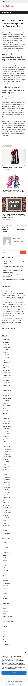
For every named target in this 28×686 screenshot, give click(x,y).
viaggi (4, 646)
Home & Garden (7, 583)
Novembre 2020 (7, 451)
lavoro (4, 588)
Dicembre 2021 (7, 418)
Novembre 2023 (7, 377)
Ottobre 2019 (6, 484)
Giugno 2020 (6, 464)
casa (4, 562)
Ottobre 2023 (6, 380)
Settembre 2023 (7, 383)
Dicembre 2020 (7, 449)
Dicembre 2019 (7, 479)
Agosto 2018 (6, 515)
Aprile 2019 (6, 500)
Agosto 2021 (6, 428)
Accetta (14, 672)
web (4, 649)
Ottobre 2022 (6, 395)
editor (13, 29)
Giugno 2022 (6, 403)
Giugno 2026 (6, 344)
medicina (5, 601)
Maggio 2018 (6, 523)
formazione (6, 580)
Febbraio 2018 (6, 530)
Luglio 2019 (6, 492)
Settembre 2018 (7, 512)
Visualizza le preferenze (14, 681)
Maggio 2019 (6, 497)
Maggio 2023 (6, 385)
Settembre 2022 (7, 398)
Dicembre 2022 (7, 390)
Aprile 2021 (6, 439)
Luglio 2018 (6, 517)
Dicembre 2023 (7, 375)
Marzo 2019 (6, 502)
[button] (26, 652)
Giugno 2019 (6, 495)
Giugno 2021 (6, 433)
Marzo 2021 (6, 441)
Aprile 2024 (6, 365)
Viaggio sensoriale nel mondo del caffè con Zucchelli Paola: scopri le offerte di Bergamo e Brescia (13, 215)
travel (4, 641)
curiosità (5, 565)
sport (4, 631)
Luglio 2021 (6, 431)
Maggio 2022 (6, 405)
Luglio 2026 (6, 342)
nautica (4, 608)
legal (4, 590)
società (4, 629)
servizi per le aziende (8, 621)
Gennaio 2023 (6, 388)
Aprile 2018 (6, 525)
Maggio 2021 (6, 436)
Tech (4, 636)
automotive (6, 552)
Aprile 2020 (6, 469)
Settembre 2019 (7, 487)
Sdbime (8, 6)
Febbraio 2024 (6, 370)
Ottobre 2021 (6, 423)
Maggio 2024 (6, 362)
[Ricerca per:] (14, 252)
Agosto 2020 (6, 459)
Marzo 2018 (6, 528)
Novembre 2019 (7, 482)
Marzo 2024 (6, 367)
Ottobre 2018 (6, 510)
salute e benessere (7, 616)
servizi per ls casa (7, 624)
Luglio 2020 (6, 461)
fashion (4, 575)
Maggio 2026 (6, 347)
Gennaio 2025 (6, 352)
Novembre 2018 (7, 507)
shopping (5, 626)
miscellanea (6, 603)
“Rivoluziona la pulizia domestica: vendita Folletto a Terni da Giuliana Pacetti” (14, 166)
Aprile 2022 (6, 408)
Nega (14, 677)
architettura (6, 545)
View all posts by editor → (18, 242)
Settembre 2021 (7, 426)
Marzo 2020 (6, 472)
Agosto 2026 (6, 339)
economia (5, 570)
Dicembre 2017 (7, 533)
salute (4, 613)
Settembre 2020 (7, 456)
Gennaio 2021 (6, 446)
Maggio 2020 (6, 467)
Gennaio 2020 (6, 477)
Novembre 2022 (7, 393)
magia (4, 596)
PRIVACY (19, 322)
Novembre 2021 (7, 421)
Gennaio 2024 (6, 372)
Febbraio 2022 (6, 413)
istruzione (5, 585)
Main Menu (7, 12)
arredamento (6, 547)
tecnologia (5, 639)
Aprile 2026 (6, 349)
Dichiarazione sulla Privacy (17, 684)
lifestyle (5, 593)
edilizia (4, 573)
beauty (4, 557)
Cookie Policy (8, 684)
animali (4, 542)
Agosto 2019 (6, 489)
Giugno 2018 (6, 520)
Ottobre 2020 (6, 454)
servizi (4, 618)
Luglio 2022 (6, 400)
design (4, 567)
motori (4, 606)
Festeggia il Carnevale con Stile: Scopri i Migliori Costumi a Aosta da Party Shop (13, 190)
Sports (4, 634)
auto (4, 550)
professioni (5, 611)
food (4, 578)
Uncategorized (6, 644)
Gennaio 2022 (6, 416)
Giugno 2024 (6, 360)
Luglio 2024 (6, 357)
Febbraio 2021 (6, 444)
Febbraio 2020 (6, 474)
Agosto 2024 (6, 355)
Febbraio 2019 (6, 505)
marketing (5, 598)
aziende (5, 555)
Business (5, 560)
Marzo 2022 (6, 411)
